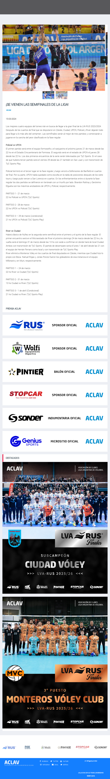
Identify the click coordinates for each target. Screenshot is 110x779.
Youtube (65, 761)
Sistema (66, 765)
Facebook (45, 761)
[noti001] (48, 95)
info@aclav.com (92, 761)
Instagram (46, 765)
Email (56, 765)
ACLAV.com (81, 773)
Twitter (55, 761)
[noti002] (61, 95)
